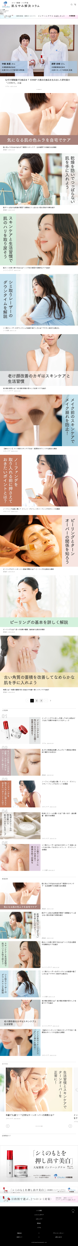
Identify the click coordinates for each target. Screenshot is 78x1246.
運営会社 (19, 1233)
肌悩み (2, 13)
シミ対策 (2, 10)
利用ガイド (19, 1237)
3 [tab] (41, 89)
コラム (2, 14)
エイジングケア (4, 11)
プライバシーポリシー (58, 1233)
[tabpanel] (39, 56)
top (73, 1211)
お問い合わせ (58, 1237)
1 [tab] (37, 89)
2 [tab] (39, 89)
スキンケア (3, 12)
